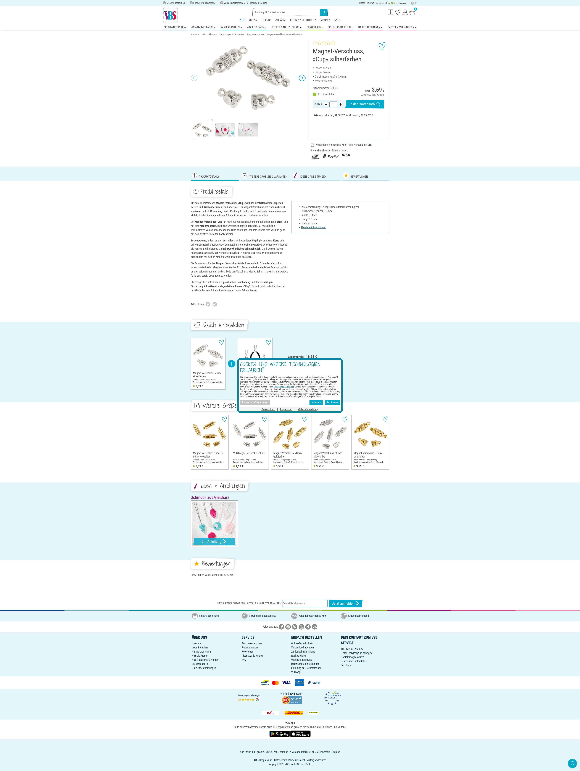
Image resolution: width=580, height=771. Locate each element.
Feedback (346, 665)
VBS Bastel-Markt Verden (205, 659)
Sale (337, 20)
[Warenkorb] (412, 12)
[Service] (390, 12)
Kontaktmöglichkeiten (352, 657)
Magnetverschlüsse (255, 34)
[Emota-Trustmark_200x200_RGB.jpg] (332, 697)
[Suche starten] (324, 12)
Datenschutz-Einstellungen (305, 663)
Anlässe (280, 20)
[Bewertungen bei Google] (248, 697)
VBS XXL (253, 20)
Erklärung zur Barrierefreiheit (306, 667)
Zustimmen (332, 402)
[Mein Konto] (405, 12)
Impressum (286, 409)
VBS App (295, 672)
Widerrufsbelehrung (301, 659)
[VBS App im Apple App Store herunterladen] (300, 733)
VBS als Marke (199, 655)
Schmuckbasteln (209, 34)
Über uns (196, 643)
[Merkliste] (397, 12)
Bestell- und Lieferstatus (354, 661)
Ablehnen (316, 402)
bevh (292, 693)
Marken (325, 20)
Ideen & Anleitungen (303, 20)
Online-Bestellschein (302, 643)
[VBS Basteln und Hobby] (170, 15)
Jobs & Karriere (200, 647)
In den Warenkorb (362, 104)
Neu (242, 20)
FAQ (244, 659)
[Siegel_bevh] (291, 699)
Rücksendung (298, 655)
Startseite (195, 34)
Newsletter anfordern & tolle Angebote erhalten (249, 603)
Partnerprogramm (201, 651)
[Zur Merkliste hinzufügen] (382, 46)
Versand (380, 94)
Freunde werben (250, 647)
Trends (266, 20)
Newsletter (247, 651)
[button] (194, 78)
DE (416, 3)
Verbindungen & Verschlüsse (231, 34)
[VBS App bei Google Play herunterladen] (279, 733)
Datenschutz (268, 409)
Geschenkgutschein (252, 643)
